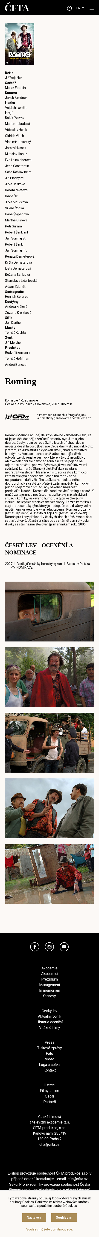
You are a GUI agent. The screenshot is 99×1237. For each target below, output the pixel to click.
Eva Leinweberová (18, 160)
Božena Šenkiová (17, 274)
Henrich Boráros (16, 296)
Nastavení (34, 1217)
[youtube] (64, 947)
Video (49, 1059)
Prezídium (49, 979)
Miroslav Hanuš (16, 154)
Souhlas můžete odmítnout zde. (49, 1229)
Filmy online (49, 1090)
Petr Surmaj (14, 226)
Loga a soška (49, 1064)
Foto (49, 1053)
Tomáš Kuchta (15, 332)
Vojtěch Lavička (16, 108)
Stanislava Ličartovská (21, 280)
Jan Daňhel (13, 322)
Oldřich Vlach (14, 136)
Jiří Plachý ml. (15, 178)
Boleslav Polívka (78, 564)
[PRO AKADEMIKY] (69, 8)
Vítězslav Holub (16, 130)
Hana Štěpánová (17, 214)
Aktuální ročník (49, 1016)
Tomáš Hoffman (17, 358)
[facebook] (34, 947)
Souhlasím (64, 1217)
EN (78, 8)
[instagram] (49, 947)
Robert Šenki (14, 244)
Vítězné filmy (49, 1027)
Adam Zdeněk (15, 286)
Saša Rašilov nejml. (19, 172)
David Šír (11, 196)
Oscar (49, 1096)
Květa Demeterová (18, 262)
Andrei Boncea (15, 364)
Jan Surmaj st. (15, 238)
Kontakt (50, 1070)
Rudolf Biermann (17, 352)
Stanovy (49, 996)
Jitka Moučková (16, 202)
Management (49, 985)
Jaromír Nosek (15, 148)
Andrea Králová (16, 306)
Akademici (49, 973)
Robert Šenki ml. (17, 232)
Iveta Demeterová (18, 268)
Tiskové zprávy (49, 1048)
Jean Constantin (17, 166)
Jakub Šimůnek (16, 98)
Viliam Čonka (14, 208)
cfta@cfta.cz (49, 1144)
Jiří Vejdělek (13, 78)
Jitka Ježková (15, 184)
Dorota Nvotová (16, 190)
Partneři (49, 1102)
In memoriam (49, 990)
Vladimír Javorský (18, 142)
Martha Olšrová (16, 220)
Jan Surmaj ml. (16, 250)
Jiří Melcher (13, 342)
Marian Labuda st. (18, 124)
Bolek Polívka (14, 118)
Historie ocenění (49, 1022)
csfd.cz (86, 418)
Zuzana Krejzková (18, 312)
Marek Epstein (15, 88)
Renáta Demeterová (20, 256)
